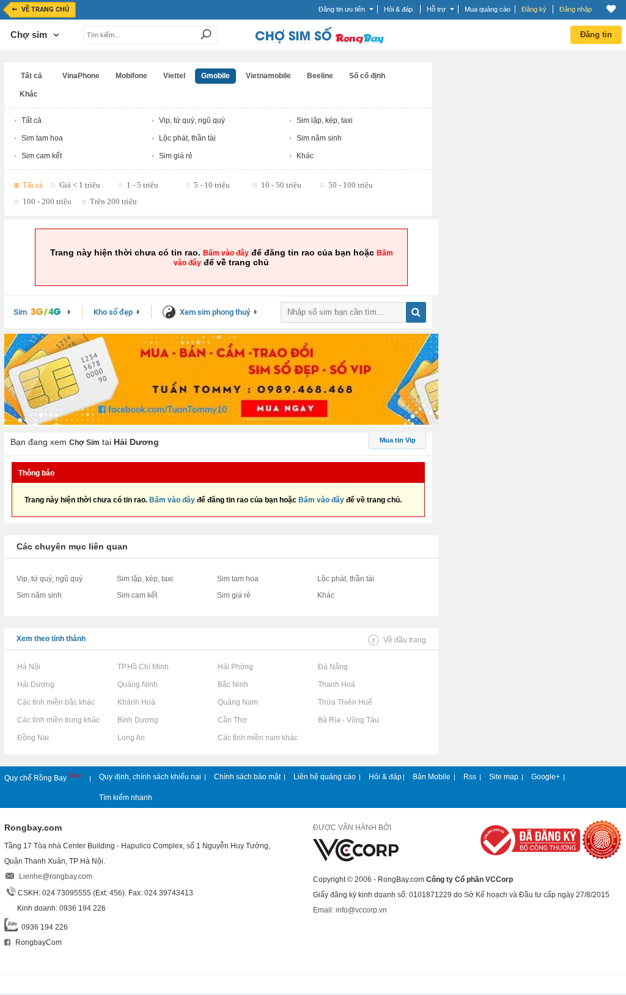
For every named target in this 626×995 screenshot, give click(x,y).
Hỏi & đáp (385, 777)
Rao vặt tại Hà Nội (28, 667)
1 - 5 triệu (142, 184)
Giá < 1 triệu (79, 184)
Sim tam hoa (42, 138)
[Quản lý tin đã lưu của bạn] (611, 9)
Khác (29, 94)
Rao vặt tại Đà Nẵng (332, 667)
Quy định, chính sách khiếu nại (150, 777)
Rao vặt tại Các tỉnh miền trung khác (58, 720)
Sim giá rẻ (176, 156)
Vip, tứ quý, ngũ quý (192, 120)
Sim (20, 312)
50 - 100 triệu (350, 184)
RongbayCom (37, 942)
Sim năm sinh (319, 138)
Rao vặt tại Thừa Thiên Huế (344, 702)
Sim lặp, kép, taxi (324, 120)
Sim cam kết (41, 156)
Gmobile (215, 76)
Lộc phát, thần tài (187, 138)
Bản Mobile (432, 777)
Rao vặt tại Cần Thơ (232, 720)
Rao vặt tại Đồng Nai (33, 737)
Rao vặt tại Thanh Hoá (336, 684)
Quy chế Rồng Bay (36, 778)
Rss (469, 777)
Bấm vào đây (226, 253)
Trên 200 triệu (113, 201)
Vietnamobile (268, 76)
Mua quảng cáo (487, 9)
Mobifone (131, 76)
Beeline (320, 76)
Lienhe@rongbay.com (55, 876)
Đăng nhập (575, 9)
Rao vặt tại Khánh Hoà (136, 702)
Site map (503, 777)
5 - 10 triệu (212, 184)
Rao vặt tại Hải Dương (35, 684)
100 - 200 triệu (47, 201)
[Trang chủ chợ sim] (318, 43)
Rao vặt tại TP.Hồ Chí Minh (143, 667)
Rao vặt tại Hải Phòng (235, 667)
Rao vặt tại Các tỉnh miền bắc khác (56, 702)
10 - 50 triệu (281, 184)
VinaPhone (81, 76)
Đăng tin (596, 34)
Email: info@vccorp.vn (350, 910)
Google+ (545, 777)
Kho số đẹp (113, 312)
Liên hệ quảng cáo (324, 777)
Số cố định (367, 76)
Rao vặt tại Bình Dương (137, 720)
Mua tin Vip (398, 440)
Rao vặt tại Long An (131, 737)
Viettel (174, 76)
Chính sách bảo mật (247, 777)
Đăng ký (534, 9)
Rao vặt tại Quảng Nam (237, 702)
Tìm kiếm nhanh (125, 797)
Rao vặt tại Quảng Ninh (137, 684)
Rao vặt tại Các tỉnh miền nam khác (257, 737)
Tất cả (31, 76)
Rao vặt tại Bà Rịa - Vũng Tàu (348, 720)
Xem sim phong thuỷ (215, 312)
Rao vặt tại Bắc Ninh (232, 684)
